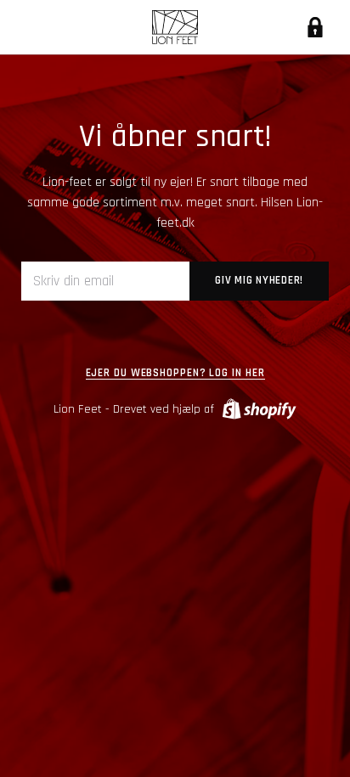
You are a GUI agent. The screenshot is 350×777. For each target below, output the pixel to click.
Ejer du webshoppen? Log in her (175, 373)
